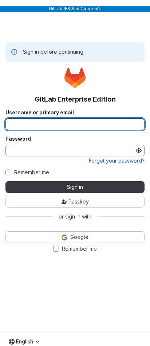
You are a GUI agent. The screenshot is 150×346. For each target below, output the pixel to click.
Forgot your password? (117, 160)
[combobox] (23, 341)
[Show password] (139, 150)
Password (18, 139)
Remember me (31, 172)
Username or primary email (39, 112)
